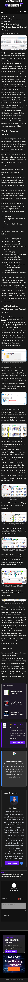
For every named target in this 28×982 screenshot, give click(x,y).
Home (4, 17)
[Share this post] (21, 11)
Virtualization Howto (18, 979)
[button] (15, 11)
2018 (8, 17)
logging (12, 252)
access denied (14, 79)
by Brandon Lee (15, 33)
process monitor (19, 874)
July (13, 17)
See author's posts (12, 863)
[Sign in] (18, 11)
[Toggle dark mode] (25, 11)
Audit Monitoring (6, 628)
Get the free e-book (17, 742)
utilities (13, 876)
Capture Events (13, 470)
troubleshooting (6, 876)
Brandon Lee (14, 808)
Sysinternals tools (7, 172)
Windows (3, 872)
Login (25, 898)
